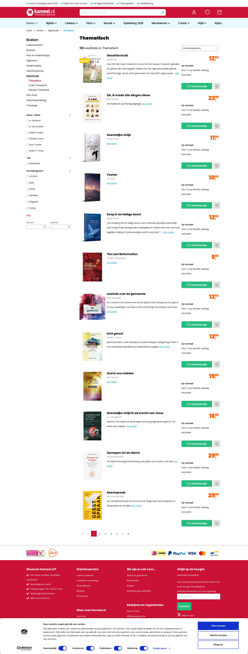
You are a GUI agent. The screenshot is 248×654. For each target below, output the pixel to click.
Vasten (112, 174)
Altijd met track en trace (76, 3)
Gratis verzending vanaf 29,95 (43, 3)
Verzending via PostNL (40, 584)
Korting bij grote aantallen (139, 591)
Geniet (32, 189)
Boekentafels (133, 580)
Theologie (31, 105)
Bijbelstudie (32, 76)
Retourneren (82, 596)
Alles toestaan (218, 625)
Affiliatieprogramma (136, 616)
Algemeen (31, 60)
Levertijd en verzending (87, 580)
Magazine (33, 201)
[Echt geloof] (92, 346)
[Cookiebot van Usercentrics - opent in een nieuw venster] (24, 648)
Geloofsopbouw (35, 70)
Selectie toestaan (218, 635)
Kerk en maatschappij (38, 55)
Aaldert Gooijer (36, 132)
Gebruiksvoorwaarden (187, 591)
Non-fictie (31, 95)
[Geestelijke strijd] (92, 147)
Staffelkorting (146, 3)
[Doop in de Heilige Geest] (92, 227)
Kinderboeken (34, 65)
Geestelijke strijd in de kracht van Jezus (135, 413)
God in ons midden (120, 373)
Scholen (130, 585)
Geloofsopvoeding (36, 100)
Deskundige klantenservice (42, 593)
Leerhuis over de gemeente (126, 294)
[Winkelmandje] (219, 12)
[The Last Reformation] (92, 267)
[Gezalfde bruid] (92, 68)
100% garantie (126, 3)
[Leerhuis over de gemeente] (92, 306)
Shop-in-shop (133, 611)
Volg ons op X (187, 615)
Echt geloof (115, 333)
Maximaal (60, 224)
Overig (32, 208)
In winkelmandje (198, 86)
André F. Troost (36, 150)
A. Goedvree (35, 120)
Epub (31, 182)
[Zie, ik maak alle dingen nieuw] (92, 108)
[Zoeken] (162, 12)
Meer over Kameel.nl (40, 598)
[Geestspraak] (92, 505)
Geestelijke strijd (119, 135)
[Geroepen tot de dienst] (92, 465)
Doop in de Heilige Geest (124, 214)
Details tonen (159, 648)
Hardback (33, 195)
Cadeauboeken (34, 44)
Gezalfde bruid (117, 55)
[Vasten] (92, 187)
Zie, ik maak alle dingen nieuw (128, 95)
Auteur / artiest (33, 115)
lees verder (147, 103)
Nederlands (34, 163)
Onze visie (81, 616)
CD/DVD (33, 176)
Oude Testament (38, 85)
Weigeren (218, 644)
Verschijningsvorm (34, 170)
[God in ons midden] (92, 386)
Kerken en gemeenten (137, 575)
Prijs (28, 215)
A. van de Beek (36, 126)
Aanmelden (184, 606)
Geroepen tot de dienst (123, 452)
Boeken (32, 39)
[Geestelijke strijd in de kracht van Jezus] (92, 426)
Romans (30, 50)
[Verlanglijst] (207, 12)
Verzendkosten (83, 585)
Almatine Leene (36, 138)
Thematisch (35, 80)
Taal (28, 157)
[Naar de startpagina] (40, 12)
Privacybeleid (196, 586)
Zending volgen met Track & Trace (46, 588)
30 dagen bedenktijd (103, 3)
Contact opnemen (85, 575)
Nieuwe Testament (39, 89)
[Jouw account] (193, 12)
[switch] (90, 648)
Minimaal (35, 224)
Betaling (80, 591)
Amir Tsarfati (35, 144)
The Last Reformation (122, 254)
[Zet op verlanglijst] (217, 86)
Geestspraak (116, 492)
